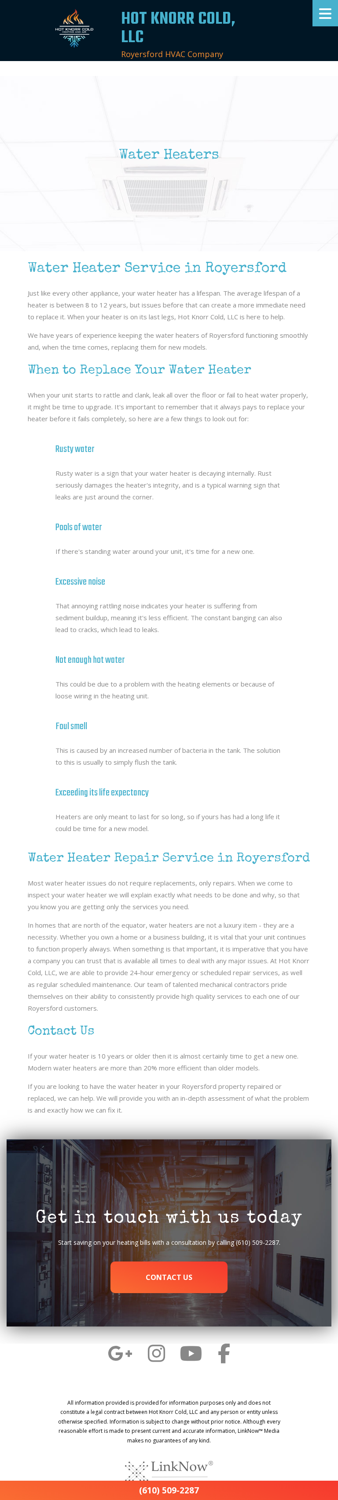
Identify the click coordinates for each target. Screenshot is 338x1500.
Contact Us (169, 1277)
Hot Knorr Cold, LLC (178, 28)
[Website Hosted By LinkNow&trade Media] (169, 1472)
